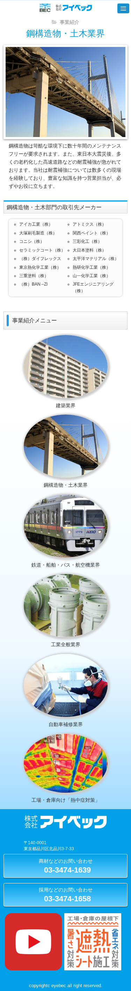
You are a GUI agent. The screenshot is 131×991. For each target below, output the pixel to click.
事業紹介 (69, 22)
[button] (123, 8)
